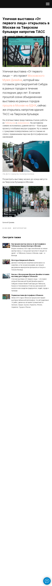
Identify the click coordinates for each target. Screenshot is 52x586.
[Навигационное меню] (47, 4)
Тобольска (10, 123)
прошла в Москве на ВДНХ (19, 105)
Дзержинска (23, 123)
